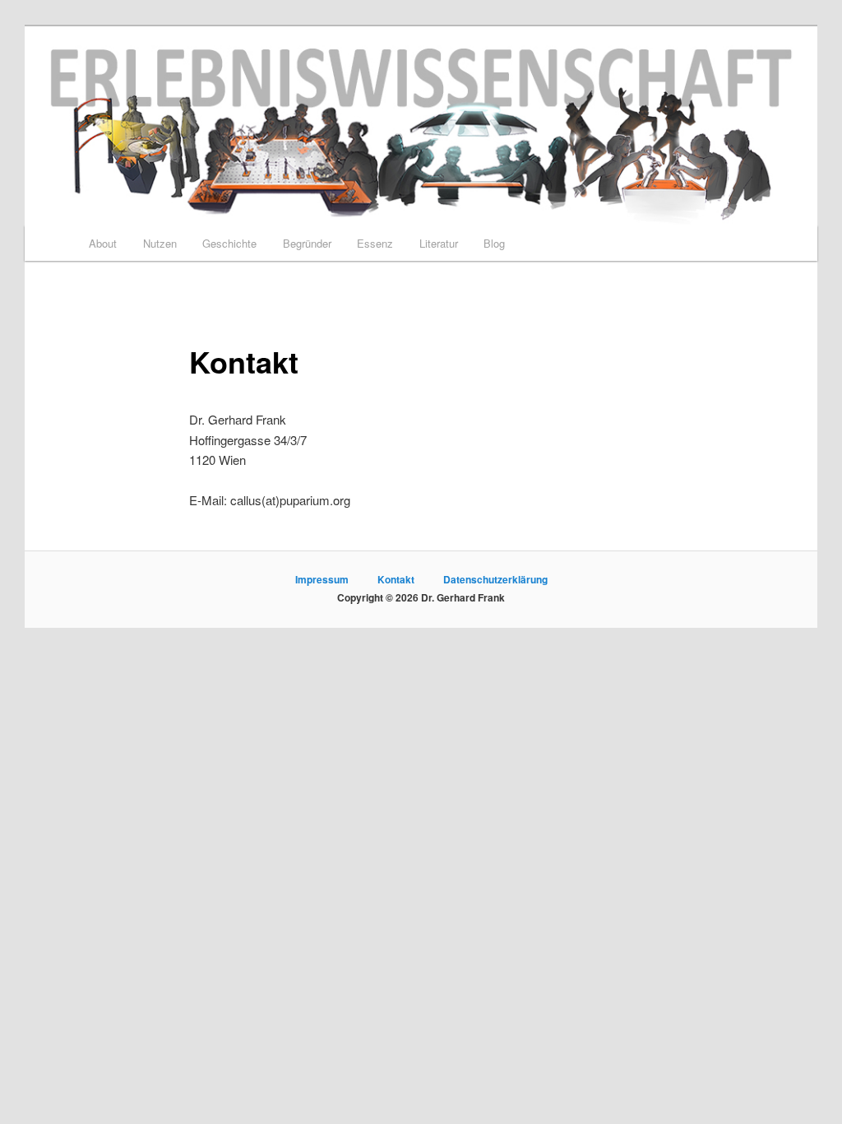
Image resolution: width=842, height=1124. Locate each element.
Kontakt (395, 579)
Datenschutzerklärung (495, 579)
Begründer (307, 243)
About (103, 243)
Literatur (438, 243)
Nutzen (160, 243)
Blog (494, 243)
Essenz (375, 243)
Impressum (322, 579)
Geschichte (229, 243)
